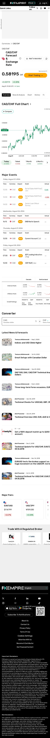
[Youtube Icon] (43, 598)
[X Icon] (7, 598)
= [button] (39, 321)
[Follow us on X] (37, 8)
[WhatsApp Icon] (31, 603)
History (37, 95)
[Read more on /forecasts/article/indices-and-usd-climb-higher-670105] (7, 344)
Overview (6, 95)
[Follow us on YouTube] (44, 8)
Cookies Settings (25, 636)
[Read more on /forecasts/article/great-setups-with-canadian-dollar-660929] (7, 359)
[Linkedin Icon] (31, 598)
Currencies (6, 44)
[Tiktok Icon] (43, 603)
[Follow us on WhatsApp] (41, 8)
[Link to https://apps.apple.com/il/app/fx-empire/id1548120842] (11, 608)
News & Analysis (19, 95)
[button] (3, 3)
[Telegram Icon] (19, 603)
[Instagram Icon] (7, 603)
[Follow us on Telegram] (48, 8)
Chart (30, 95)
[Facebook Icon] (19, 598)
